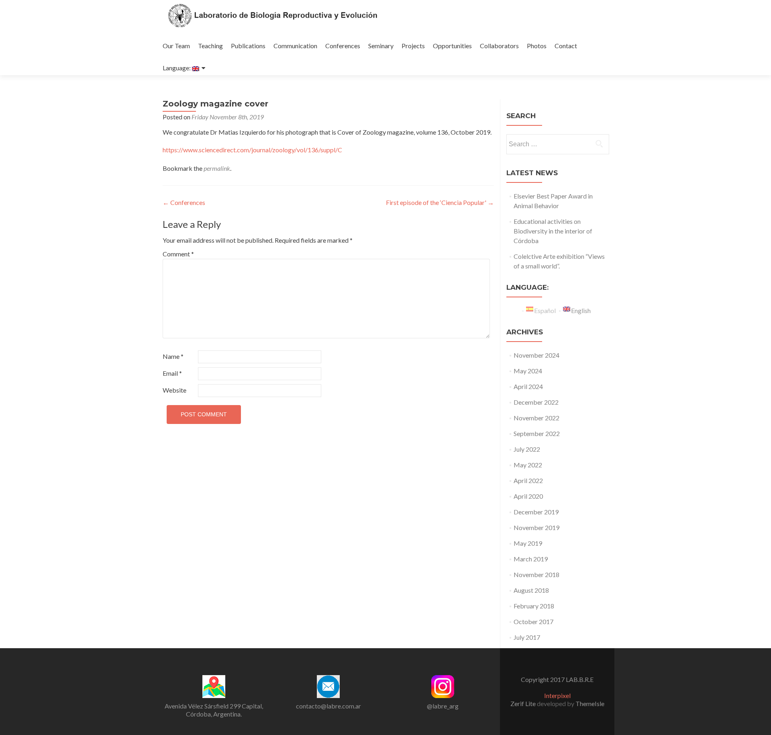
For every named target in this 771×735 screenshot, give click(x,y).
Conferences (342, 45)
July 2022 (527, 449)
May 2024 (528, 371)
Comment (178, 254)
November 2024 (536, 355)
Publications (248, 45)
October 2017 (533, 621)
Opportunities (452, 45)
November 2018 (536, 574)
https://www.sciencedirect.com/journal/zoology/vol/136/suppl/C (252, 150)
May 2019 (528, 543)
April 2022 (528, 480)
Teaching (210, 45)
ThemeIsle (589, 703)
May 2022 (528, 465)
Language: (177, 68)
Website (174, 390)
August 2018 (531, 590)
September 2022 (537, 433)
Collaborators (499, 45)
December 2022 (536, 402)
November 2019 (536, 527)
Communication (295, 45)
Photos (537, 45)
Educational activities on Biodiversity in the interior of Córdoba (553, 230)
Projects (413, 45)
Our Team (176, 45)
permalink (217, 168)
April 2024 (528, 386)
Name (173, 356)
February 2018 (534, 606)
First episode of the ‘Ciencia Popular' (440, 202)
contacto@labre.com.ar (328, 706)
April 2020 (528, 496)
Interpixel (557, 695)
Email (172, 373)
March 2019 (531, 559)
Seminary (381, 45)
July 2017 (527, 637)
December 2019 (536, 512)
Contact (566, 45)
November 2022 (536, 418)
